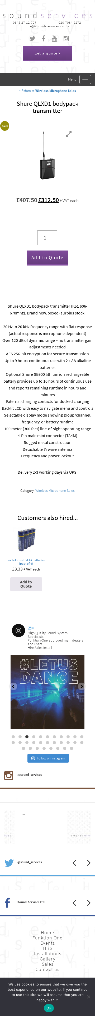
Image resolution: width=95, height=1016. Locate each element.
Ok (48, 1008)
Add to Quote (47, 257)
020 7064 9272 (70, 22)
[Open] (47, 692)
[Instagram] (78, 722)
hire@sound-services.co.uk (47, 26)
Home (47, 932)
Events (47, 943)
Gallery (47, 959)
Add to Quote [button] (26, 584)
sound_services (26, 661)
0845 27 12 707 (24, 22)
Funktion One (47, 937)
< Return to (47, 90)
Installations (47, 953)
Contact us (47, 969)
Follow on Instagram (51, 758)
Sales (47, 964)
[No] (88, 996)
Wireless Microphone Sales (55, 490)
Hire (47, 948)
